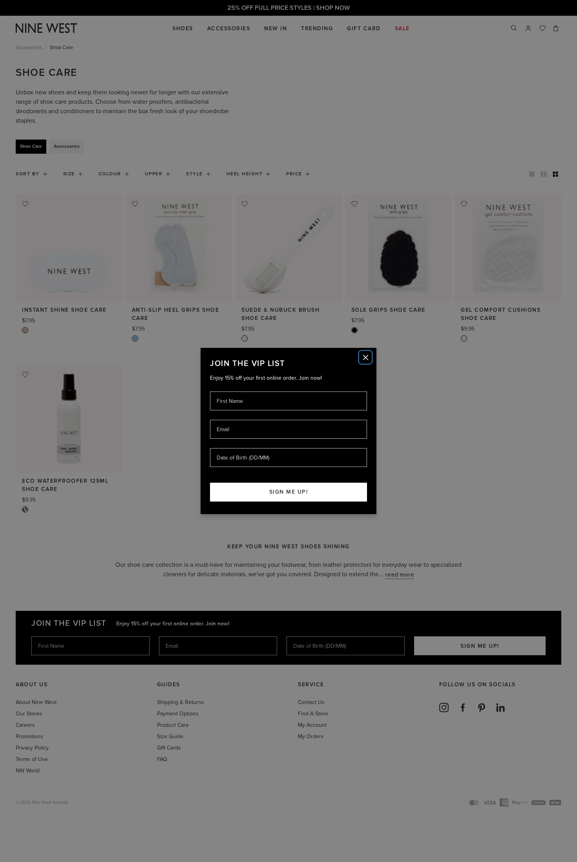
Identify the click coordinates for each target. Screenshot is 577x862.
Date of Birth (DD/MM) (239, 448)
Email (223, 420)
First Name (229, 391)
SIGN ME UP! (288, 492)
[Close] (365, 357)
